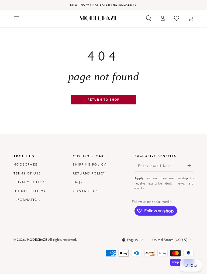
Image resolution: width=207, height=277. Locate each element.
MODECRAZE (25, 164)
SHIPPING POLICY (89, 164)
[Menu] (16, 18)
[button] (149, 18)
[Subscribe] (190, 165)
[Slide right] (189, 5)
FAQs (77, 181)
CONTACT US (85, 190)
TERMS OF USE (27, 173)
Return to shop (104, 99)
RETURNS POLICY (89, 173)
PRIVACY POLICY (29, 181)
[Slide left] (18, 5)
